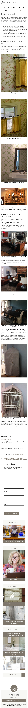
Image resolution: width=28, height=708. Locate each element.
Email (5, 498)
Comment (6, 472)
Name (5, 491)
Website (6, 504)
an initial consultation (15, 29)
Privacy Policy (4, 704)
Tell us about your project (14, 700)
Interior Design (19, 454)
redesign (5, 27)
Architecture (13, 454)
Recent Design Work (6, 439)
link (19, 339)
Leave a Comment (20, 10)
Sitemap (9, 704)
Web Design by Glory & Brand (16, 705)
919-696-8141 (15, 697)
